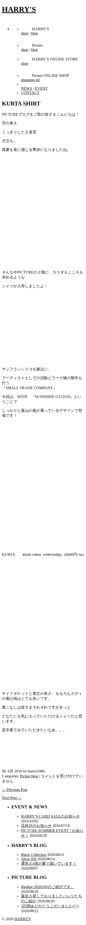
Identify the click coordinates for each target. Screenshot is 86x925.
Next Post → (12, 798)
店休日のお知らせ (36, 826)
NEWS (26, 88)
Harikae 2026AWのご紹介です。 (48, 887)
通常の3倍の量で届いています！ (48, 863)
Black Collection (33, 855)
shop (24, 33)
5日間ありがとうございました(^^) (50, 906)
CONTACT (30, 93)
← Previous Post (14, 790)
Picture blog (29, 776)
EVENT (41, 88)
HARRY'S (19, 9)
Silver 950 (29, 859)
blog (34, 33)
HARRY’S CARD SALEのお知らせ (50, 816)
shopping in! (30, 80)
